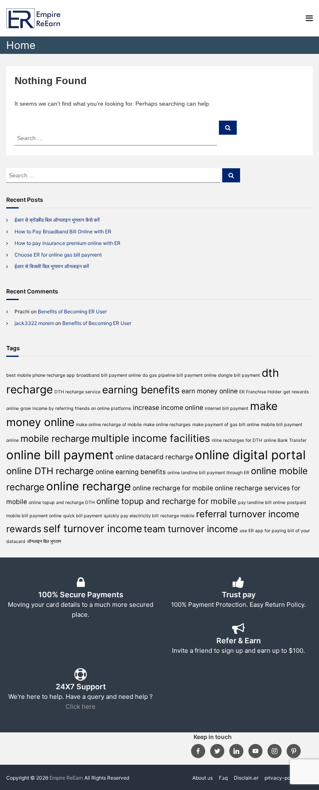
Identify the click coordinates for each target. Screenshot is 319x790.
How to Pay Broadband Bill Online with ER (63, 231)
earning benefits (141, 389)
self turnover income (92, 528)
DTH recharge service (77, 392)
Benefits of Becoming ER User (72, 311)
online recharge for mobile (173, 488)
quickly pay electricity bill (131, 516)
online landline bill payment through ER (208, 472)
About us (202, 778)
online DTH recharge (50, 470)
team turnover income (191, 528)
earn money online (210, 391)
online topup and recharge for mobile (166, 501)
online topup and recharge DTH (62, 502)
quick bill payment (82, 516)
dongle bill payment (239, 375)
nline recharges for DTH (237, 440)
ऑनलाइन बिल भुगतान (44, 541)
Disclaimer (246, 778)
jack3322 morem (34, 323)
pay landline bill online (261, 502)
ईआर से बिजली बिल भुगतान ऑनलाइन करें (52, 266)
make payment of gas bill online (225, 424)
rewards (24, 528)
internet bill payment (226, 408)
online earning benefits (131, 472)
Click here (81, 706)
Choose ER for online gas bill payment (58, 255)
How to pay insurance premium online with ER (67, 243)
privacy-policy (282, 778)
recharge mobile (177, 516)
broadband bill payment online (108, 375)
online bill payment (60, 455)
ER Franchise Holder (260, 392)
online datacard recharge (154, 457)
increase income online (168, 408)
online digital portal (250, 455)
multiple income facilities (150, 438)
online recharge (88, 486)
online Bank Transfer (285, 440)
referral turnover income (247, 514)
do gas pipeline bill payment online (179, 375)
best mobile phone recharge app (40, 375)
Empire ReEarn (66, 778)
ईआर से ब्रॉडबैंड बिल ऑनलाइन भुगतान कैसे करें (57, 220)
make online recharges (167, 424)
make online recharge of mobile (109, 424)
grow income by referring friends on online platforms (75, 408)
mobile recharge (55, 438)
